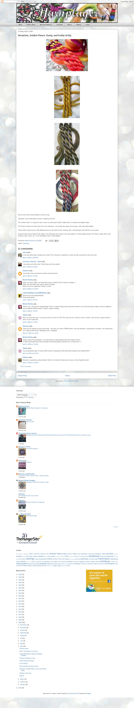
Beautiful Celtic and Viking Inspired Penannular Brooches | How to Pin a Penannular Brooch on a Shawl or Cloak (58, 435)
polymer (49, 563)
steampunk (90, 563)
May (21, 643)
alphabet (26, 553)
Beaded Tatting (55, 554)
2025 (20, 577)
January (22, 684)
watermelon (64, 565)
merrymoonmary (73, 693)
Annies (31, 554)
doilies (112, 556)
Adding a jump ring (25, 673)
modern (92, 561)
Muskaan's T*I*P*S (24, 447)
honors (23, 561)
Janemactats (22, 460)
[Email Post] (46, 240)
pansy (30, 563)
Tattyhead (21, 500)
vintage (59, 565)
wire (68, 565)
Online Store (30, 24)
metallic (88, 561)
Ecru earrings (24, 663)
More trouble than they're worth (29, 666)
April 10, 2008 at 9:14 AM (30, 353)
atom (47, 553)
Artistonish (37, 553)
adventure (20, 553)
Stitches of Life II (23, 406)
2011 (20, 614)
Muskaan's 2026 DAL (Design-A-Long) (37, 482)
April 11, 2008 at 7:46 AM (30, 362)
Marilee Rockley (28, 280)
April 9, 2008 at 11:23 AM (30, 289)
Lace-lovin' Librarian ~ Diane (32, 261)
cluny (49, 556)
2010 (20, 617)
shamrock (70, 563)
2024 (20, 580)
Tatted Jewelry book (99, 563)
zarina (25, 252)
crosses (75, 556)
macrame (76, 561)
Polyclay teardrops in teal (27, 658)
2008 (20, 622)
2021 (20, 588)
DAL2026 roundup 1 (32, 448)
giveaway (84, 559)
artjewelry (43, 553)
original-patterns (22, 563)
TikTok (21, 565)
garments (78, 559)
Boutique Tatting (100, 554)
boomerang (91, 553)
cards (24, 556)
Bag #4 (22, 676)
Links (88, 24)
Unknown (26, 270)
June (21, 641)
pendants (43, 563)
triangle (34, 565)
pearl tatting (36, 563)
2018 (20, 596)
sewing (66, 563)
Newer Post (22, 376)
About (69, 24)
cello (27, 556)
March (22, 679)
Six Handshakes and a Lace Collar (28, 495)
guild (96, 559)
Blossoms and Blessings (26, 474)
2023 (20, 582)
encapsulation (42, 559)
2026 (20, 574)
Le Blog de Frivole (24, 514)
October (22, 630)
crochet (71, 556)
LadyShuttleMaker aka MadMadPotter (35, 293)
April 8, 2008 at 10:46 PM (30, 257)
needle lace (114, 561)
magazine (82, 561)
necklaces (105, 561)
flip (63, 559)
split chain (84, 563)
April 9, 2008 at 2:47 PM (30, 300)
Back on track (30, 421)
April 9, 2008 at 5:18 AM (30, 267)
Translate (31, 397)
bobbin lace (76, 554)
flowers (67, 559)
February (23, 682)
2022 (20, 585)
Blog (20, 24)
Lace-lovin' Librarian (25, 420)
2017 (20, 598)
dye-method (22, 559)
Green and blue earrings (27, 661)
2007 (20, 688)
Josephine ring (39, 561)
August (22, 635)
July (21, 638)
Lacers (51, 561)
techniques (110, 563)
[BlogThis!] (52, 241)
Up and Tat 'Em (41, 565)
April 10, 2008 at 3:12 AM (30, 333)
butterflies (19, 556)
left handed (62, 561)
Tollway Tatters (27, 565)
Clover (45, 556)
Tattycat (25, 315)
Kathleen (25, 357)
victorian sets (50, 565)
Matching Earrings (31, 516)
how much (29, 561)
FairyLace (21, 494)
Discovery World (105, 556)
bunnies (116, 553)
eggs (36, 559)
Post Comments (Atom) (71, 381)
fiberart (60, 559)
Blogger (88, 693)
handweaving (114, 559)
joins (33, 561)
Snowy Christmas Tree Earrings (35, 502)
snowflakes (77, 563)
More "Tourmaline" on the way (29, 651)
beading (64, 554)
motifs (97, 561)
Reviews (54, 563)
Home (67, 376)
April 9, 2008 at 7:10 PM (30, 311)
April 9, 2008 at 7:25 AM (30, 276)
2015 (20, 604)
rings (58, 563)
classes (41, 556)
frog (70, 559)
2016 (20, 601)
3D (17, 553)
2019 (20, 593)
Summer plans (24, 648)
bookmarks (84, 554)
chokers (35, 556)
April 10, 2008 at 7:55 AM (30, 344)
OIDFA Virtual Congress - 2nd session (37, 408)
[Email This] (50, 241)
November (23, 627)
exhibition (55, 559)
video (55, 565)
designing (94, 556)
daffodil (80, 556)
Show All (116, 526)
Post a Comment (26, 366)
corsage (57, 556)
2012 (20, 612)
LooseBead (69, 561)
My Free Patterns (46, 24)
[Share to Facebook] (56, 241)
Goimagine (92, 559)
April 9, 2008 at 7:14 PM (30, 322)
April (21, 646)
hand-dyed (26, 243)
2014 (20, 606)
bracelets (109, 554)
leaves (56, 561)
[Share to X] (54, 241)
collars (53, 556)
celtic (30, 556)
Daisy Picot (85, 556)
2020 (20, 590)
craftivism (62, 556)
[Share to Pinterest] (58, 241)
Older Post (112, 376)
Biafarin (70, 553)
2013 (20, 609)
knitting (47, 561)
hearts (18, 561)
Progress (29, 462)
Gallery (78, 24)
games (73, 559)
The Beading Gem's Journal (27, 433)
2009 (20, 620)
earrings (30, 558)
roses (62, 563)
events (49, 559)
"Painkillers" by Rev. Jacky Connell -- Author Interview (33, 475)
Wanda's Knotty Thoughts (26, 480)
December (23, 625)
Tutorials (59, 24)
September (23, 633)
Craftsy (67, 556)
